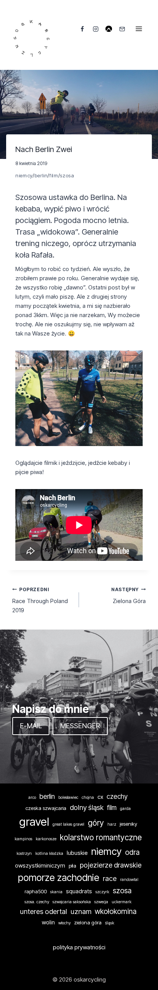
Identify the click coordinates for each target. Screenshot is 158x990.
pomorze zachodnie (58, 877)
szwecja (101, 901)
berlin (41, 175)
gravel (34, 821)
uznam (81, 911)
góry (96, 823)
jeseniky (128, 824)
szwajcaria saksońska (72, 901)
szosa (67, 175)
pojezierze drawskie (111, 865)
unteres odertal (43, 911)
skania (56, 891)
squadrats (79, 891)
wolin (48, 922)
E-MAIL (31, 726)
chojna (88, 797)
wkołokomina (116, 911)
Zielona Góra (128, 596)
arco (32, 797)
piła (72, 866)
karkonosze (46, 838)
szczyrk (102, 891)
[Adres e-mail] (122, 29)
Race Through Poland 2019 (40, 600)
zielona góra (88, 922)
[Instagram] (95, 29)
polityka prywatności (79, 947)
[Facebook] (82, 29)
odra (132, 852)
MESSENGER (80, 726)
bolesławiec (68, 797)
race (110, 878)
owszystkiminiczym (40, 865)
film (53, 175)
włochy (64, 923)
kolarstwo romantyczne (101, 837)
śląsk (109, 923)
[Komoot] (109, 29)
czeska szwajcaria (45, 808)
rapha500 (36, 891)
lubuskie (77, 853)
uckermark (122, 901)
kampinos (23, 838)
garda (125, 808)
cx (100, 796)
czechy (117, 796)
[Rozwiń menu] (139, 29)
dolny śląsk (87, 807)
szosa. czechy (37, 901)
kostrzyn (24, 853)
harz (111, 824)
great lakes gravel (68, 824)
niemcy (24, 175)
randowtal (129, 879)
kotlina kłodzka (49, 853)
